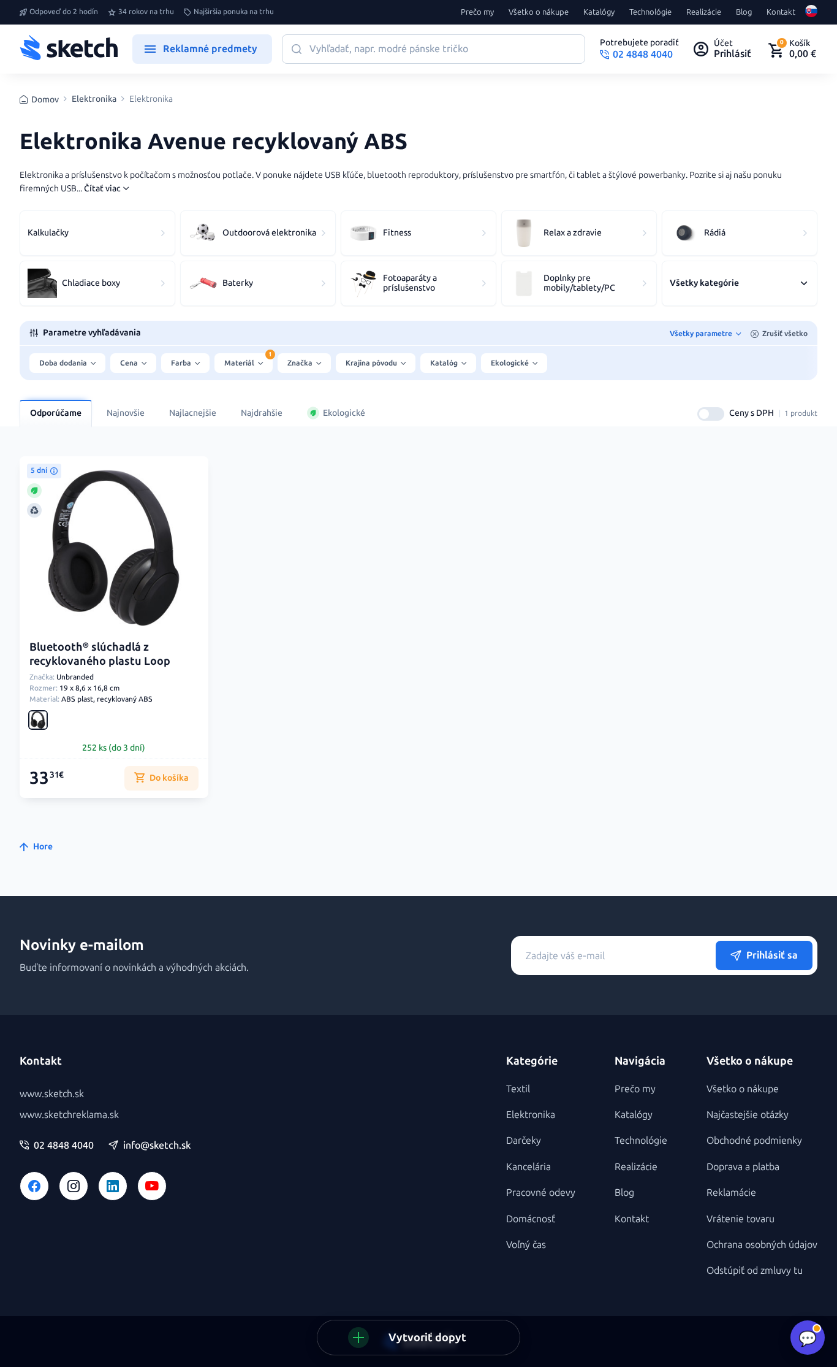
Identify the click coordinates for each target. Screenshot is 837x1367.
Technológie (650, 12)
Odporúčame (55, 413)
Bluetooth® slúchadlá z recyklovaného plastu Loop (99, 654)
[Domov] (69, 49)
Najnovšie (126, 413)
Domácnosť (530, 1219)
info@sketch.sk (157, 1145)
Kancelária (528, 1167)
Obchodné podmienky (754, 1140)
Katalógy (599, 12)
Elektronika (94, 99)
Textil (518, 1089)
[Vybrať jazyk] (811, 12)
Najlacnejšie (192, 413)
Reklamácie (731, 1192)
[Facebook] (34, 1186)
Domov (45, 99)
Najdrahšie (261, 413)
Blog (744, 12)
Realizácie (703, 12)
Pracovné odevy (540, 1192)
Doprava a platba (742, 1167)
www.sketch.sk (52, 1094)
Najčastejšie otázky (747, 1114)
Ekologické (344, 413)
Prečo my (477, 12)
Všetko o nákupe (539, 12)
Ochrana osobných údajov (761, 1244)
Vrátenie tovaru (740, 1219)
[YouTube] (152, 1186)
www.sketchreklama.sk (69, 1114)
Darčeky (523, 1140)
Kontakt (781, 12)
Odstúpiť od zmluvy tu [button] (754, 1270)
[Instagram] (73, 1186)
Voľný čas (526, 1244)
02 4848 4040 (64, 1145)
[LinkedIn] (112, 1186)
